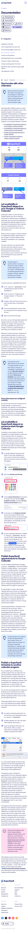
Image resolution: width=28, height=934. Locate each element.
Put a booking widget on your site (10, 50)
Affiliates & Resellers (7, 908)
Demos (3, 892)
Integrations (4, 894)
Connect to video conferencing (10, 61)
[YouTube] (13, 918)
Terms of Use (18, 906)
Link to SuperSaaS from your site (10, 47)
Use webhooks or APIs (7, 71)
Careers (3, 906)
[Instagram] (9, 918)
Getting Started (9, 17)
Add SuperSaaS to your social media (11, 58)
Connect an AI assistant (7, 55)
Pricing (3, 890)
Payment (7, 27)
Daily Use (7, 30)
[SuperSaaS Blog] (17, 918)
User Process (8, 23)
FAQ (16, 892)
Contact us (18, 896)
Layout (19, 23)
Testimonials (4, 912)
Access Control (9, 20)
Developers (4, 910)
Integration (12, 80)
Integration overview (7, 44)
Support (4, 8)
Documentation (19, 888)
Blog (16, 894)
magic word (6, 800)
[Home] (7, 3)
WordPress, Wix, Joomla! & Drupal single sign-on (12, 67)
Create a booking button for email (10, 64)
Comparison (4, 896)
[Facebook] (2, 918)
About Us (3, 904)
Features (3, 888)
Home (2, 80)
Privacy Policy (18, 904)
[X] (6, 918)
